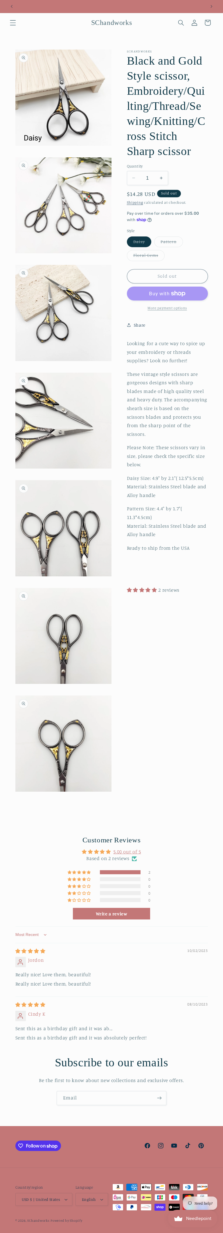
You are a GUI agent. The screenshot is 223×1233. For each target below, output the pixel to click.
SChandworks (38, 1221)
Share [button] (139, 325)
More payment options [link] (167, 308)
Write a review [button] (111, 914)
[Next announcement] (211, 6)
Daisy (142, 243)
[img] (30, 951)
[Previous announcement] (11, 6)
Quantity (135, 166)
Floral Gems (149, 256)
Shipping (135, 202)
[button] (12, 22)
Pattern (172, 243)
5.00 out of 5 (127, 852)
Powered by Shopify (66, 1221)
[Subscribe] (159, 1098)
